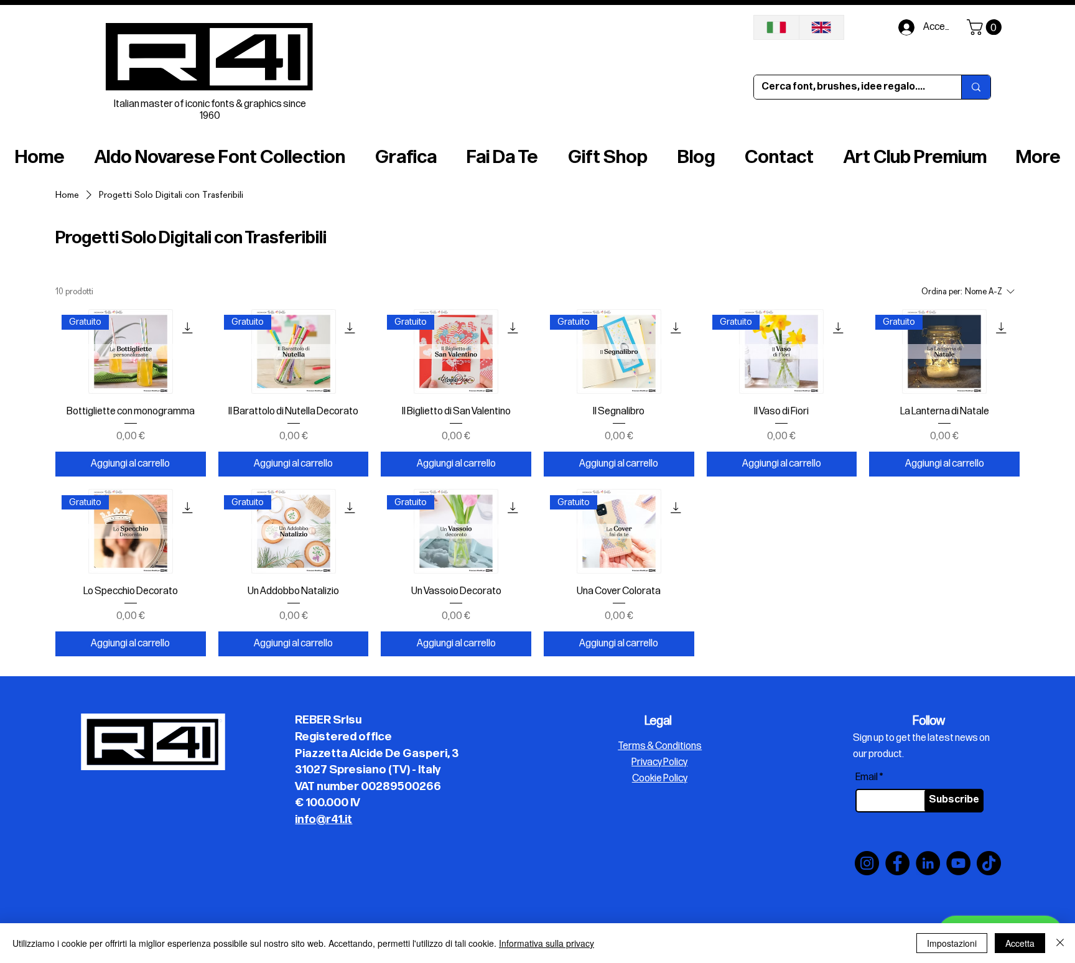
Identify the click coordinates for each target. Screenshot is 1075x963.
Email (866, 778)
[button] (986, 27)
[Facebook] (897, 863)
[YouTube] (958, 863)
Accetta (1020, 943)
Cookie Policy (659, 778)
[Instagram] (867, 863)
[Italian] (776, 27)
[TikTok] (989, 863)
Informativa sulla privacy (546, 943)
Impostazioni (952, 943)
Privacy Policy (659, 762)
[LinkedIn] (928, 863)
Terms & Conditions (660, 746)
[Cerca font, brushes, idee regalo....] (975, 87)
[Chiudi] (1060, 943)
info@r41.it (323, 819)
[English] (821, 27)
